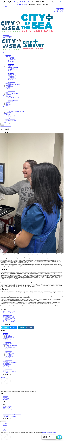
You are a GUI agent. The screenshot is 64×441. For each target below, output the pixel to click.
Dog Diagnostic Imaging (13, 116)
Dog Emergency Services (11, 120)
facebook (5, 423)
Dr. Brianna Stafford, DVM (8, 316)
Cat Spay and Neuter (12, 59)
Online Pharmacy (4, 126)
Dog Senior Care (11, 82)
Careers (7, 105)
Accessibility (5, 399)
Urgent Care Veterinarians (13, 98)
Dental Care (8, 60)
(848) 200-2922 (6, 35)
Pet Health (8, 110)
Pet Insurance (8, 112)
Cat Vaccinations (11, 91)
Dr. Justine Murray (6, 319)
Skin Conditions (9, 87)
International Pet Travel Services (12, 93)
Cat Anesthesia (11, 57)
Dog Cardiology (11, 73)
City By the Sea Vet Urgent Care (22, 1)
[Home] (22, 49)
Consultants (10, 101)
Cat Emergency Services (10, 119)
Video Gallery (8, 104)
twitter (4, 424)
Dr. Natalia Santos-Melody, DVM (9, 320)
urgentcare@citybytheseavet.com (9, 416)
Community (8, 102)
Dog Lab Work (11, 65)
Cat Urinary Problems (12, 115)
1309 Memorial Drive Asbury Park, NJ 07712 (7, 37)
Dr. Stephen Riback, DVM (8, 321)
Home (4, 52)
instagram (5, 425)
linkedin (4, 427)
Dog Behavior (11, 70)
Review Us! (3, 421)
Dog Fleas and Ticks (12, 75)
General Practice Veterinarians (14, 97)
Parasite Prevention (9, 86)
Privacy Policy (6, 398)
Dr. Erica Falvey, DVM (7, 315)
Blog (6, 107)
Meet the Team (8, 96)
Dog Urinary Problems (12, 118)
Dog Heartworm (11, 77)
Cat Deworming (11, 58)
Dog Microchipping (12, 78)
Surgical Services (9, 88)
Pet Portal (9, 126)
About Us (5, 95)
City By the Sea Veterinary (22, 4)
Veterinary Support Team (13, 100)
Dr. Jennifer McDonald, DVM (9, 318)
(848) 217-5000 (60, 9)
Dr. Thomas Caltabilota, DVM (9, 311)
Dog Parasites (10, 80)
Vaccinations (8, 89)
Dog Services (8, 66)
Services (4, 53)
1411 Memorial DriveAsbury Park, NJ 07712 (59, 11)
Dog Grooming (11, 76)
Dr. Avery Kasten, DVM (8, 312)
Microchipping (8, 85)
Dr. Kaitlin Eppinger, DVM (8, 317)
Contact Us (5, 397)
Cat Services (8, 56)
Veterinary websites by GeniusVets (49, 432)
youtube (4, 426)
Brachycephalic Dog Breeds (13, 67)
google (4, 430)
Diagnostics (8, 62)
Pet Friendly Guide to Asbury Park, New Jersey (15, 111)
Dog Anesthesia (11, 68)
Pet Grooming (8, 94)
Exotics (7, 92)
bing (4, 429)
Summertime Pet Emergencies (14, 84)
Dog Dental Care (11, 61)
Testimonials (5, 396)
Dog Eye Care (11, 74)
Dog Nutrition (11, 79)
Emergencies (8, 83)
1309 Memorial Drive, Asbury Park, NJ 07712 (12, 414)
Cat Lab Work (11, 64)
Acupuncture (8, 55)
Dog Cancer (10, 71)
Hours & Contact (3, 6)
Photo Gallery (8, 103)
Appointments (3, 122)
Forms (7, 109)
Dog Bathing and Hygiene (13, 69)
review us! (3, 377)
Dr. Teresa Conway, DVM (8, 313)
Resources (5, 106)
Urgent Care (8, 114)
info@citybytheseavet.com (8, 409)
